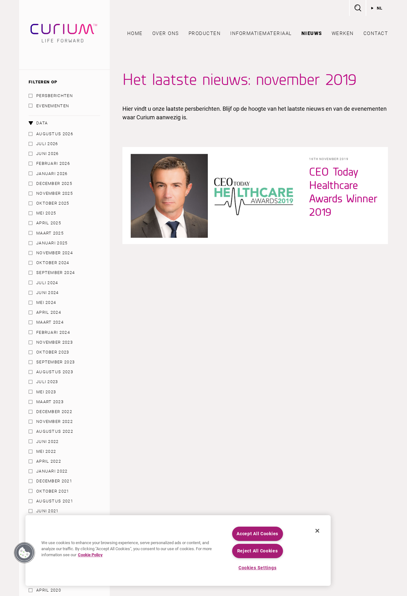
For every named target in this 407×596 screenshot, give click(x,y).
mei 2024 (46, 302)
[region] (178, 550)
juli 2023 (47, 381)
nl (380, 8)
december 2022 (54, 411)
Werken (343, 33)
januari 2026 (52, 173)
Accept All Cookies (257, 533)
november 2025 (54, 193)
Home (135, 33)
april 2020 (48, 590)
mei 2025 (46, 213)
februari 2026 (53, 163)
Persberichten (54, 95)
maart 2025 (50, 233)
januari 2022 (52, 471)
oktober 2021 (52, 491)
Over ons (165, 33)
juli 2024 (47, 282)
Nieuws (311, 33)
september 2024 (55, 272)
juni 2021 (47, 510)
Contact (375, 33)
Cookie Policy (90, 555)
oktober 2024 (52, 262)
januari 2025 (52, 243)
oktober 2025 (52, 203)
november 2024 (54, 252)
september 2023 (55, 362)
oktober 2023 (52, 352)
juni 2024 (47, 292)
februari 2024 (53, 332)
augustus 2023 (54, 371)
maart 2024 (50, 322)
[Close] (317, 531)
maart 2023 (50, 401)
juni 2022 (47, 441)
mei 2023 (46, 391)
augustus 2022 (54, 431)
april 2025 (48, 223)
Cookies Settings (257, 568)
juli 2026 (47, 143)
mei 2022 (46, 451)
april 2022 (48, 461)
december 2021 (54, 481)
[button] (24, 553)
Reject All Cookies (257, 551)
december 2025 (54, 183)
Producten (205, 33)
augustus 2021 (54, 501)
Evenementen (52, 105)
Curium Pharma (64, 34)
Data (42, 123)
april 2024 (48, 312)
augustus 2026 (54, 133)
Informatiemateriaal (261, 33)
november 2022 (54, 421)
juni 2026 (47, 153)
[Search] (357, 8)
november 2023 (54, 342)
